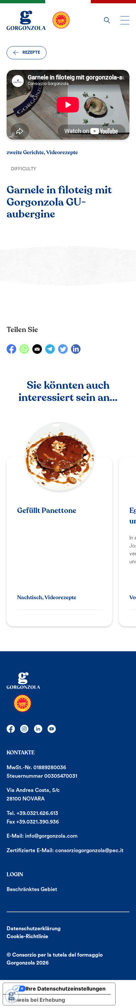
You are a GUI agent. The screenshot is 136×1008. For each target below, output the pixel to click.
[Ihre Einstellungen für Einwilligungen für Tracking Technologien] (11, 996)
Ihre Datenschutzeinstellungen (66, 988)
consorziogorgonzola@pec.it (89, 850)
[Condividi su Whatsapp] (24, 349)
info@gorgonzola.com (51, 836)
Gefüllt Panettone (46, 511)
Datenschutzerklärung (34, 928)
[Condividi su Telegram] (50, 349)
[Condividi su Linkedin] (76, 349)
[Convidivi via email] (37, 349)
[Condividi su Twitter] (63, 349)
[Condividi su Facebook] (11, 349)
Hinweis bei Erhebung (36, 999)
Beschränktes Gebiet (32, 889)
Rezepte (31, 52)
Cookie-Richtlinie (27, 936)
